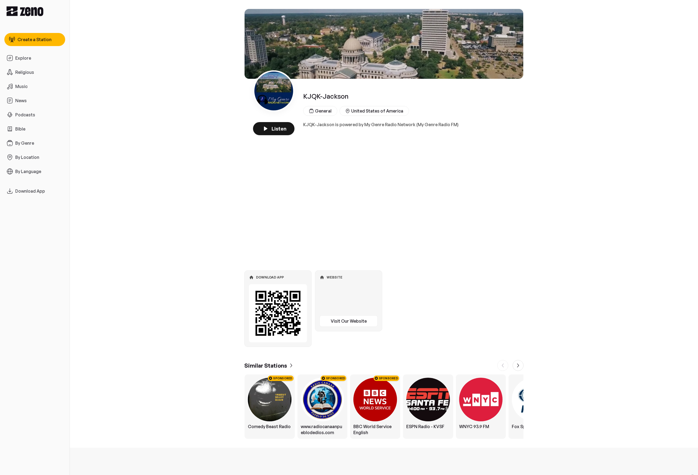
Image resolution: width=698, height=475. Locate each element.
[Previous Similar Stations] (502, 365)
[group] (384, 406)
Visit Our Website (349, 321)
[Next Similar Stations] (518, 365)
